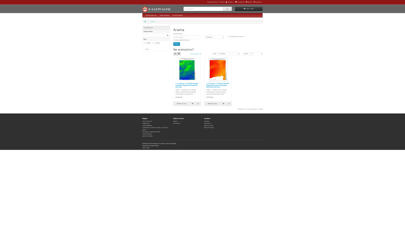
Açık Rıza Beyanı (147, 134)
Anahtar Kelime (177, 34)
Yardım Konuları (147, 121)
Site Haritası (176, 123)
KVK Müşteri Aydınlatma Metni (151, 132)
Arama (153, 21)
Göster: (246, 54)
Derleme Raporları (151, 15)
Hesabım (206, 121)
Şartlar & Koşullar (147, 136)
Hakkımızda (145, 123)
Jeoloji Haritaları (164, 15)
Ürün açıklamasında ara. (182, 40)
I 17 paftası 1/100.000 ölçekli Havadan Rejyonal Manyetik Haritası (187, 85)
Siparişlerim (207, 123)
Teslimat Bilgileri (147, 125)
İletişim (175, 121)
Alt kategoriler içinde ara (236, 36)
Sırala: (215, 54)
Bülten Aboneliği (209, 127)
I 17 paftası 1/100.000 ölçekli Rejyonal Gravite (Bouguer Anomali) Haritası (217, 85)
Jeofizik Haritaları (178, 15)
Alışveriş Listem (208, 125)
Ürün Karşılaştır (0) (195, 54)
